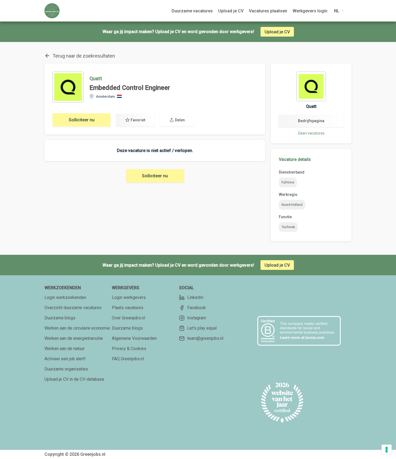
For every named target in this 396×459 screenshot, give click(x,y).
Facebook (196, 307)
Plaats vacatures (127, 307)
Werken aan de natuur (64, 348)
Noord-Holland (292, 205)
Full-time (288, 182)
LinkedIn (195, 297)
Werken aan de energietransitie (73, 338)
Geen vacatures (311, 133)
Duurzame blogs (59, 317)
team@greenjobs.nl (205, 338)
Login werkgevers (129, 297)
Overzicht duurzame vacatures (73, 307)
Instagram (196, 317)
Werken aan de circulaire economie (77, 328)
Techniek (288, 227)
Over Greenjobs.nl (128, 317)
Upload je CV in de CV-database (74, 379)
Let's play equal (202, 328)
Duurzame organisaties (66, 369)
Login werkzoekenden (65, 297)
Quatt (95, 78)
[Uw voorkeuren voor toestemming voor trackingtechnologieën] (386, 449)
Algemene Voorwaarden (134, 338)
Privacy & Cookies (129, 348)
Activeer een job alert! (65, 358)
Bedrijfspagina (311, 121)
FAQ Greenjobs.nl (128, 358)
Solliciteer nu (82, 119)
